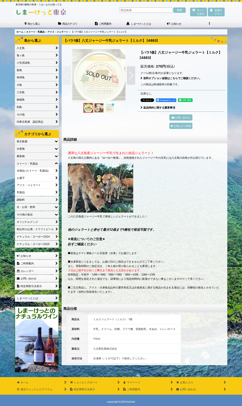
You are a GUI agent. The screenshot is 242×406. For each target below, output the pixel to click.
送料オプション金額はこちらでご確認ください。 (172, 78)
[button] (209, 23)
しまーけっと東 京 (41, 12)
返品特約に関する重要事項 (159, 107)
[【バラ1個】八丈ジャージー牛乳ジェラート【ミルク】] (98, 75)
